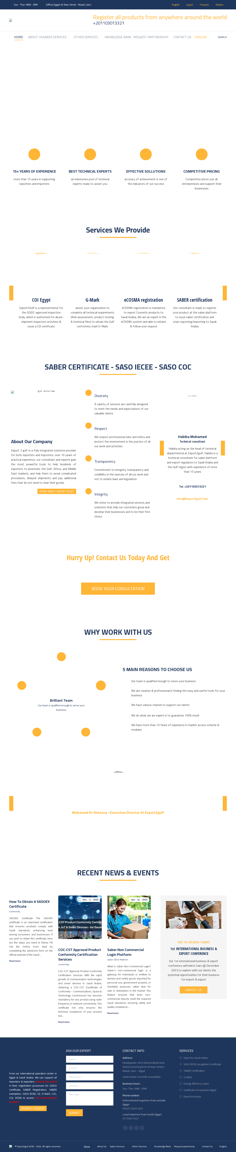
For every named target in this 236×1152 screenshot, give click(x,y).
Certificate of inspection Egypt (200, 1090)
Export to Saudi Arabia (196, 1058)
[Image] (41, 273)
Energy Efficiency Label (196, 1084)
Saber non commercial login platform (125, 952)
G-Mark (188, 1077)
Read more (14, 961)
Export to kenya (192, 1096)
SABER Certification (194, 1071)
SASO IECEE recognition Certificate (202, 1064)
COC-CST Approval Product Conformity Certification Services (79, 954)
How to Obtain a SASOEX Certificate (29, 904)
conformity (14, 911)
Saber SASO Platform (117, 960)
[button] (11, 293)
